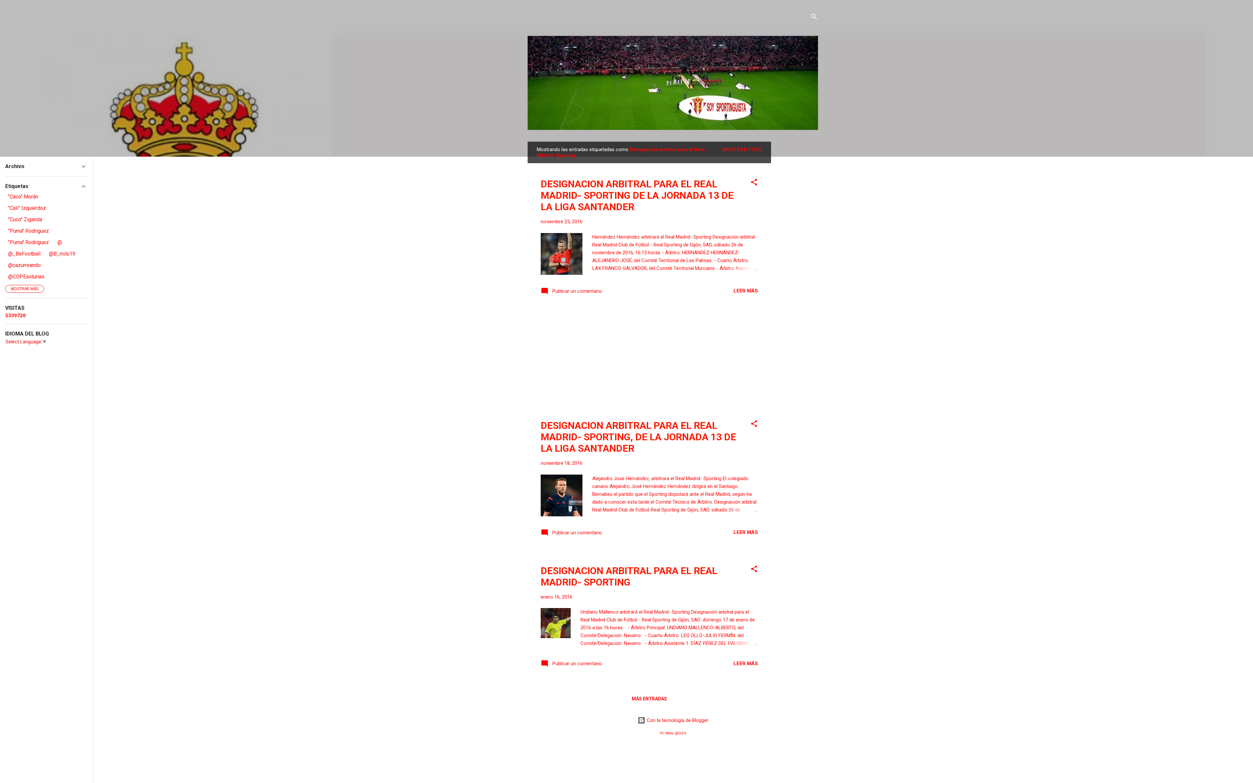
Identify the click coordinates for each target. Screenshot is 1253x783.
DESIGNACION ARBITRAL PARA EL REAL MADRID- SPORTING (629, 576)
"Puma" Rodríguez (28, 242)
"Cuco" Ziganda (25, 219)
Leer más (746, 291)
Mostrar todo (742, 149)
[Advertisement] (797, 239)
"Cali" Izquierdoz (27, 208)
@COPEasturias (26, 277)
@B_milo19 (62, 254)
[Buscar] (814, 18)
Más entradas (649, 698)
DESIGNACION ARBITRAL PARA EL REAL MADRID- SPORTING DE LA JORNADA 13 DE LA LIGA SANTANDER (637, 195)
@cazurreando (24, 265)
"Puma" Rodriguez (28, 231)
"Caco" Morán (23, 197)
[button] (754, 183)
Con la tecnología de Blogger (676, 720)
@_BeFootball (24, 254)
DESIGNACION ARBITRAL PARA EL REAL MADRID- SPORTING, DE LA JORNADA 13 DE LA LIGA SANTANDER (638, 437)
